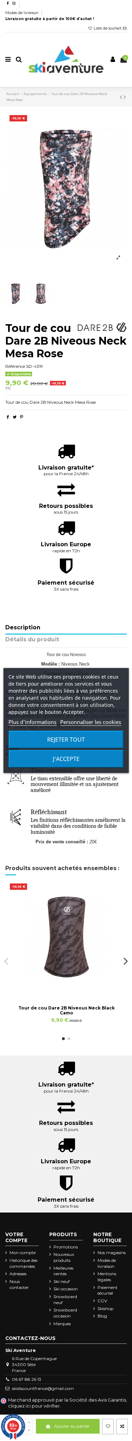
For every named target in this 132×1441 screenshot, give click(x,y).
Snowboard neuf (65, 1299)
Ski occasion (66, 1288)
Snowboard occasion (65, 1313)
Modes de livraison (22, 13)
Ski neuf (62, 1281)
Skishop (105, 1308)
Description (22, 628)
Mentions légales (107, 1276)
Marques (62, 1323)
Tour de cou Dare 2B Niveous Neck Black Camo (66, 1010)
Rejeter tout (66, 739)
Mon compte (23, 1252)
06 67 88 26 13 (26, 1379)
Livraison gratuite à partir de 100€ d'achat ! (49, 19)
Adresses (18, 1273)
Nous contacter (19, 1284)
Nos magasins (112, 1252)
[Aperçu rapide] (74, 988)
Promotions (66, 1247)
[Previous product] (122, 97)
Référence (15, 366)
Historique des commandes (23, 1263)
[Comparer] (66, 988)
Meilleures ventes (63, 1271)
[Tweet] (15, 417)
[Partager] (8, 417)
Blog (102, 1316)
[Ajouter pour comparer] (122, 1426)
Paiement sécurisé (108, 1290)
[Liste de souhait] (108, 1426)
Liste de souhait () (110, 28)
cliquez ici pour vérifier (34, 1406)
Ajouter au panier (72, 1426)
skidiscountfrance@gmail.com (43, 1388)
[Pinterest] (21, 417)
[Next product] (125, 97)
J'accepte (66, 759)
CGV (102, 1300)
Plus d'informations (32, 721)
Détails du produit (32, 640)
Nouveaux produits (64, 1257)
